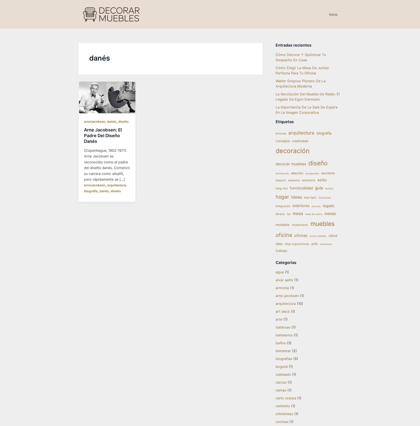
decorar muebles (291, 164)
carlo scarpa (286, 398)
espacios (294, 180)
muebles (322, 223)
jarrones (316, 206)
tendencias (326, 244)
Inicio (333, 14)
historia (329, 188)
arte (279, 319)
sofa (314, 244)
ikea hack (310, 197)
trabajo (281, 251)
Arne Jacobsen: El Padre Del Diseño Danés (103, 135)
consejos (283, 141)
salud (333, 236)
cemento (283, 406)
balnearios (284, 335)
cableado (283, 374)
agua (280, 272)
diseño (123, 121)
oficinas (301, 235)
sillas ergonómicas (297, 244)
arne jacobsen (94, 121)
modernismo (300, 225)
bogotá (282, 366)
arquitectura (116, 185)
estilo (322, 180)
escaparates (312, 173)
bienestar (283, 351)
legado (328, 206)
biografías (284, 358)
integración (283, 206)
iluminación (324, 197)
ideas (296, 197)
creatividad (300, 141)
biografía (91, 191)
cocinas (282, 421)
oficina (284, 235)
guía (319, 187)
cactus (281, 382)
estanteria (308, 180)
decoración (293, 151)
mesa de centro (313, 214)
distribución (282, 173)
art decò (283, 311)
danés (111, 121)
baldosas (283, 327)
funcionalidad (301, 188)
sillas (279, 244)
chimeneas (284, 414)
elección (297, 173)
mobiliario (283, 225)
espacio (281, 180)
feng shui (282, 188)
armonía (281, 133)
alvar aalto (284, 280)
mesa (298, 213)
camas (281, 390)
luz (288, 214)
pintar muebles (318, 236)
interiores (301, 205)
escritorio (328, 173)
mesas (330, 213)
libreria (280, 214)
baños (281, 343)
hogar (282, 197)
